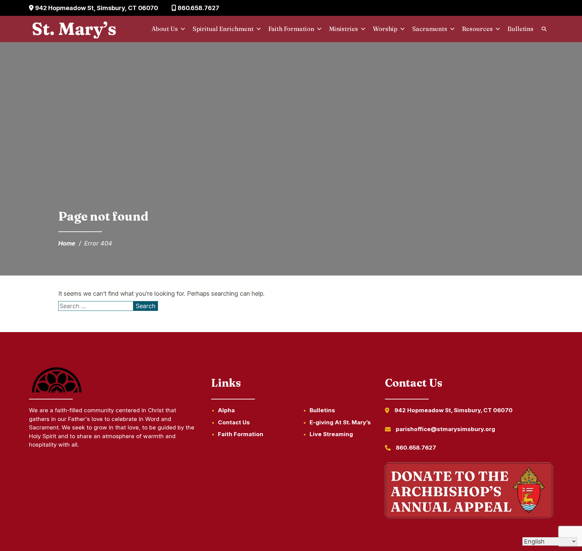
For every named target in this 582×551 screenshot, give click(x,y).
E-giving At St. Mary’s (340, 422)
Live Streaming (331, 434)
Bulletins (521, 29)
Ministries (343, 29)
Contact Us (234, 422)
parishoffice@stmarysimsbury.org (445, 429)
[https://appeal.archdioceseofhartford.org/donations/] (469, 491)
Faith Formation (291, 29)
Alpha (226, 410)
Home (66, 243)
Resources (477, 29)
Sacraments (429, 29)
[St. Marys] (74, 29)
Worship (385, 29)
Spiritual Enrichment (223, 29)
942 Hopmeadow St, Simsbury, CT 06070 (96, 7)
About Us (165, 29)
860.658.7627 (197, 7)
